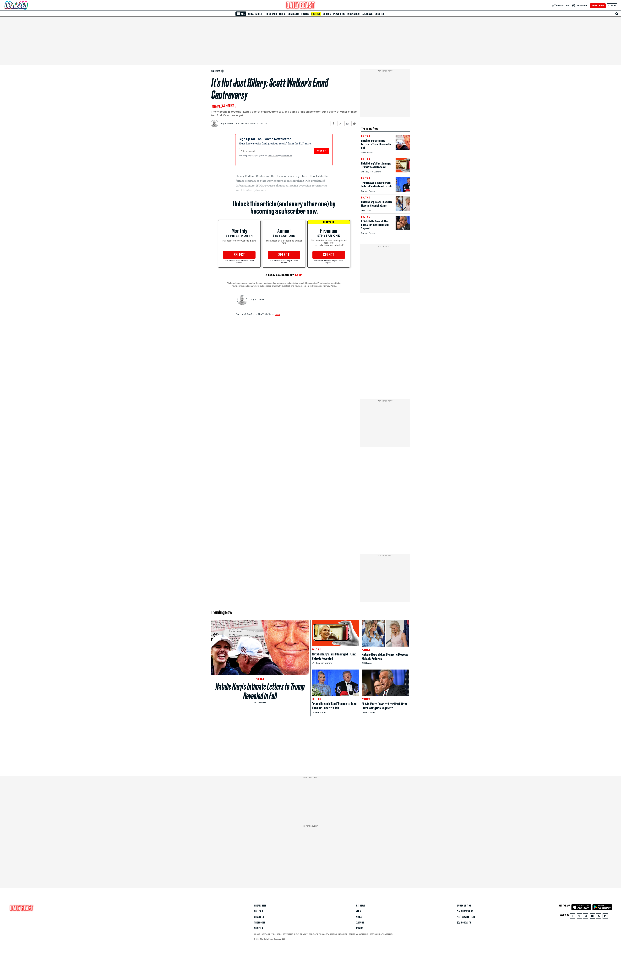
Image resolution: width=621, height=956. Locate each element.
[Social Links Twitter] (579, 916)
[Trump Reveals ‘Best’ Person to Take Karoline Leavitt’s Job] (403, 190)
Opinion (327, 13)
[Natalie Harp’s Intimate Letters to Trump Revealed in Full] (403, 148)
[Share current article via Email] (347, 123)
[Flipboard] (605, 916)
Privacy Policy (286, 156)
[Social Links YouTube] (592, 916)
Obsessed (293, 13)
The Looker (270, 13)
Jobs (279, 934)
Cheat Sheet (255, 13)
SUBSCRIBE (598, 5)
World (359, 917)
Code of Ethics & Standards (323, 934)
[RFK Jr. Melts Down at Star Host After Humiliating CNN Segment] (403, 229)
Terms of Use (273, 156)
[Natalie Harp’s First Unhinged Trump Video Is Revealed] (403, 171)
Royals (305, 13)
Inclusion (342, 934)
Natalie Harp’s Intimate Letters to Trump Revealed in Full (260, 691)
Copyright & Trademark (381, 934)
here (277, 314)
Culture (360, 922)
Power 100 (339, 13)
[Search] (616, 14)
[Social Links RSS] (598, 916)
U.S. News (367, 13)
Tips (273, 934)
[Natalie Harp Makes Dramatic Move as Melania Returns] (403, 210)
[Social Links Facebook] (572, 916)
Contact (265, 934)
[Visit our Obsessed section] (26, 6)
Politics (315, 13)
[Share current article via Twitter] (340, 123)
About (257, 934)
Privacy (304, 934)
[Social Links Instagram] (585, 916)
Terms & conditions (358, 934)
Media (282, 13)
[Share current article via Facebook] (333, 123)
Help (296, 934)
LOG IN (612, 5)
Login (298, 274)
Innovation (353, 13)
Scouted (380, 13)
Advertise (288, 934)
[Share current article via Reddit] (354, 123)
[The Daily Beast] (300, 6)
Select (239, 255)
